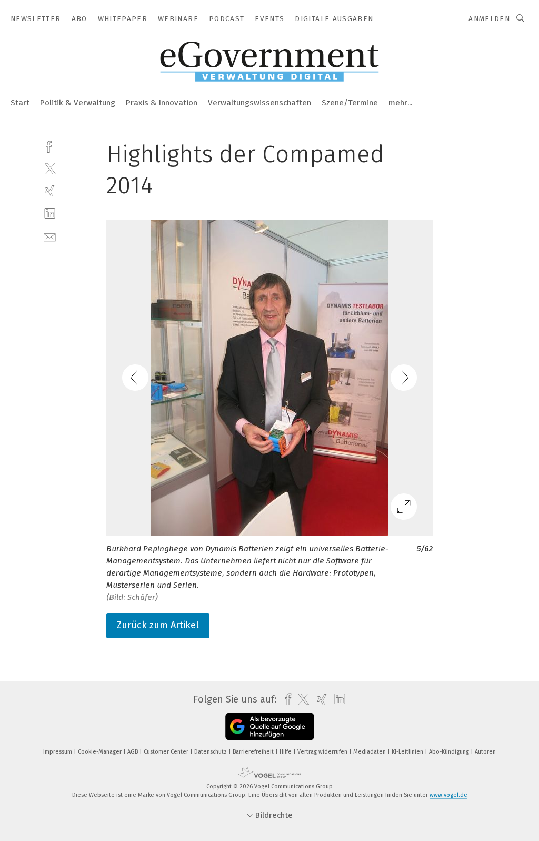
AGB (133, 751)
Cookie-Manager (100, 751)
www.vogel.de (448, 794)
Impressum (58, 751)
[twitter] (49, 168)
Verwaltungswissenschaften (259, 102)
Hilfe (286, 751)
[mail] (49, 236)
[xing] (49, 190)
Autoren (485, 751)
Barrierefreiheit (254, 751)
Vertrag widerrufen (323, 751)
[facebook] (49, 145)
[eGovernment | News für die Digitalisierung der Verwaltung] (20, 102)
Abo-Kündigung (450, 751)
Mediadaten (370, 751)
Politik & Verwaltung (77, 102)
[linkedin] (49, 213)
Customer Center (167, 751)
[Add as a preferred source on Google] (269, 726)
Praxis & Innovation (161, 102)
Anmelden (489, 18)
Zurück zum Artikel (158, 625)
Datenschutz (211, 751)
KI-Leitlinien (408, 751)
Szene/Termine (350, 102)
